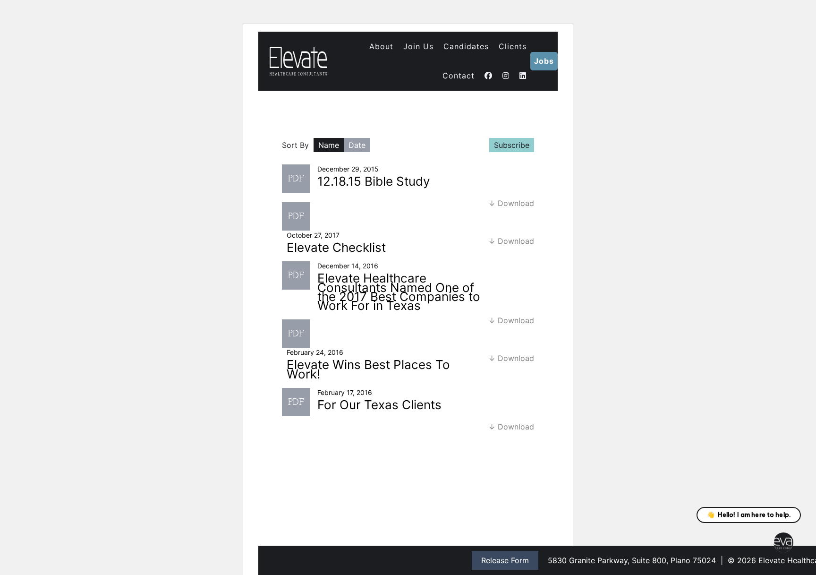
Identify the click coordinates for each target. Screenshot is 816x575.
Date (357, 145)
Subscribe (511, 145)
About (381, 46)
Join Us (418, 46)
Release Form (505, 560)
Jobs (544, 61)
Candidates (466, 46)
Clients (513, 46)
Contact (458, 75)
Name (328, 145)
